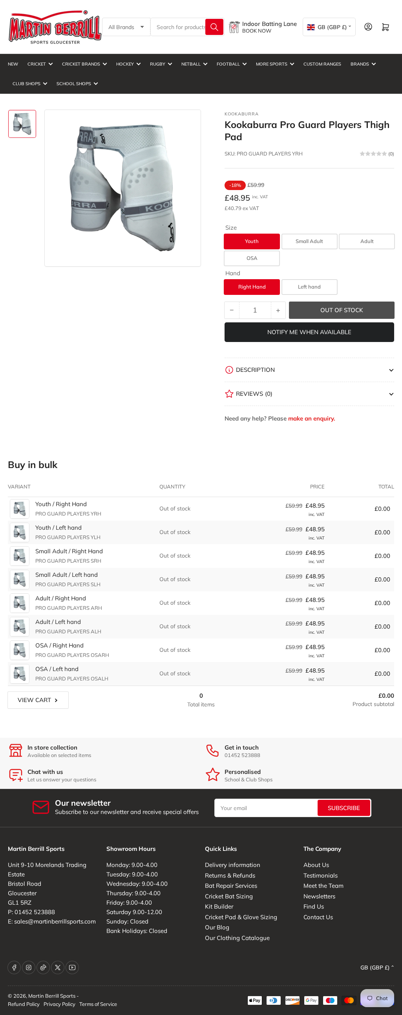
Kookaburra (242, 114)
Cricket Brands (81, 64)
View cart (34, 700)
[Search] (214, 27)
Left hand (309, 286)
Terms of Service (98, 1004)
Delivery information (232, 865)
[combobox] (187, 27)
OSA (252, 258)
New (13, 64)
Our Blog (217, 927)
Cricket (36, 64)
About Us (316, 865)
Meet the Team (323, 885)
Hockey (125, 64)
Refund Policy (24, 1004)
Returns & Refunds (230, 875)
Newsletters (319, 896)
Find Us (313, 906)
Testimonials (320, 875)
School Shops (74, 83)
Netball (191, 64)
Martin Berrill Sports (51, 996)
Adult (367, 241)
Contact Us (318, 917)
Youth (252, 241)
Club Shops (26, 83)
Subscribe (344, 808)
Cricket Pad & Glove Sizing (241, 917)
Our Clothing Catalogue (237, 938)
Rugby (157, 64)
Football (228, 64)
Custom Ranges (322, 64)
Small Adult (309, 241)
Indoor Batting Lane (269, 23)
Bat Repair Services (231, 885)
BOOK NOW (256, 30)
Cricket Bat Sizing (229, 896)
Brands (360, 64)
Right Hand (252, 286)
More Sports (271, 64)
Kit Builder (219, 906)
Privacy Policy (59, 1004)
